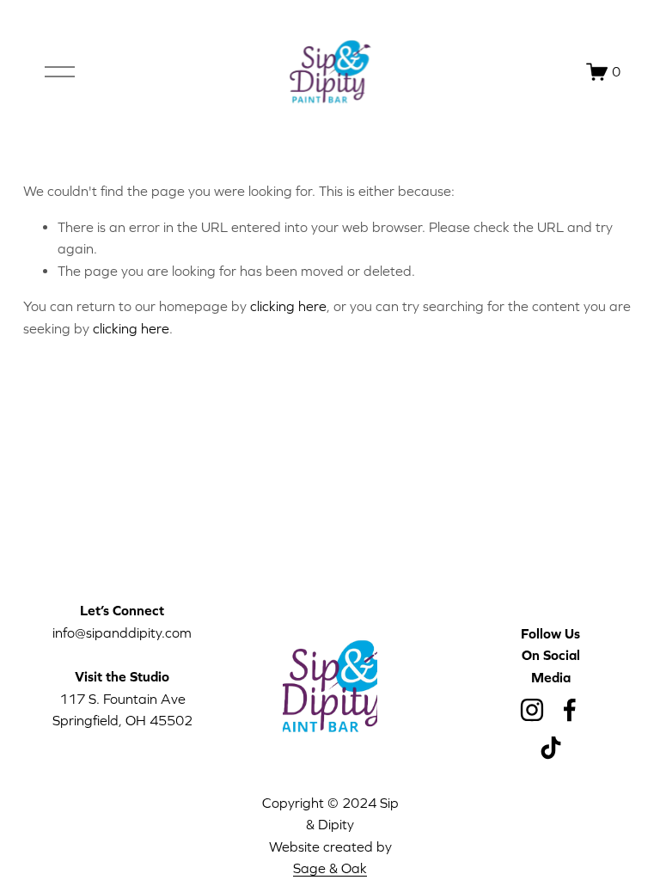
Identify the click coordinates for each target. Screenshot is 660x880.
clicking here (288, 306)
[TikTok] (551, 748)
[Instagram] (532, 710)
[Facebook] (570, 710)
